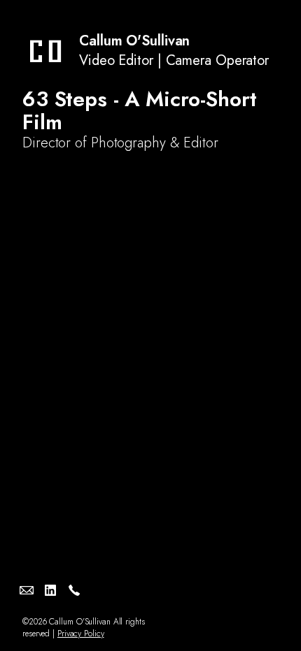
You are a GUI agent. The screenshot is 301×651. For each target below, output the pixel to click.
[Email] (26, 590)
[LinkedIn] (50, 590)
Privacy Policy (80, 633)
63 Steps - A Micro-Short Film (139, 110)
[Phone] (74, 590)
